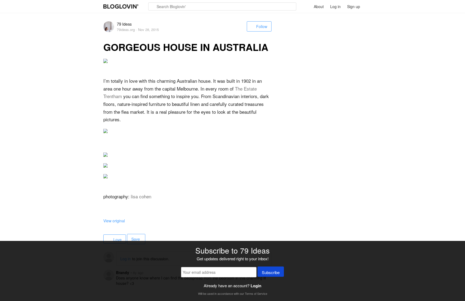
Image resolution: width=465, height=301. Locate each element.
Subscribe (271, 272)
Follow (261, 26)
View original (114, 220)
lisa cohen (141, 196)
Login (256, 286)
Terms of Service (256, 293)
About (319, 6)
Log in (335, 6)
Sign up (353, 6)
